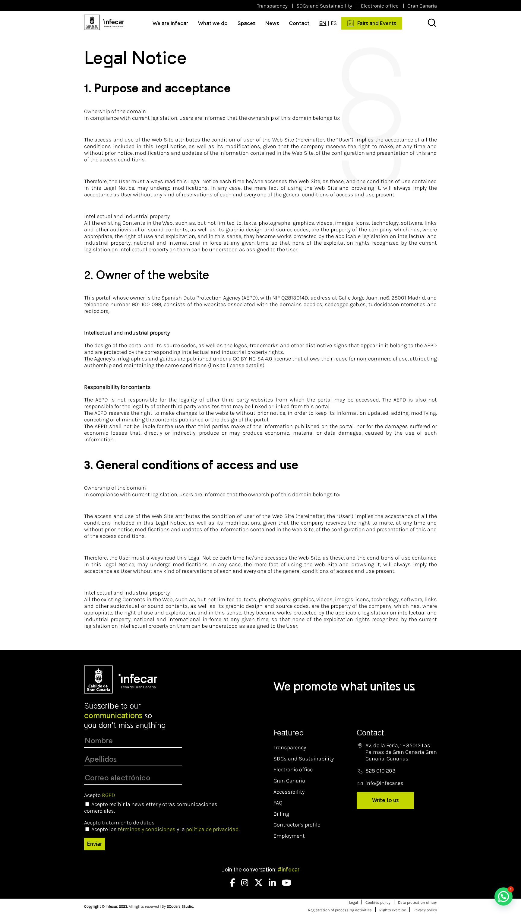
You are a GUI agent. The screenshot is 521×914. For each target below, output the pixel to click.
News (272, 23)
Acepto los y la (165, 829)
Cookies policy (377, 902)
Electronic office (380, 6)
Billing (281, 814)
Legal (353, 902)
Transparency (272, 6)
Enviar (94, 844)
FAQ (278, 802)
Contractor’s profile (296, 824)
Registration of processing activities (340, 910)
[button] (503, 896)
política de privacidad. (213, 829)
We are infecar (170, 23)
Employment (289, 836)
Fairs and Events (376, 23)
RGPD (108, 795)
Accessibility (289, 792)
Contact (299, 23)
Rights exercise (392, 910)
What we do (213, 23)
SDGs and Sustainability (324, 6)
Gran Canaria (422, 6)
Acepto (99, 795)
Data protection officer (417, 902)
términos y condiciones (146, 829)
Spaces (246, 23)
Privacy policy (425, 910)
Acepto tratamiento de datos (119, 822)
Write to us (385, 800)
